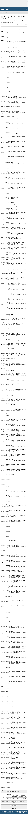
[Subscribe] (21, 812)
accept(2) (10, 112)
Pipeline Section (22, 20)
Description (8, 20)
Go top (14, 808)
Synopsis (3, 20)
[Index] (5, 9)
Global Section (14, 20)
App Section (3, 22)
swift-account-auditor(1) (17, 793)
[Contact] (19, 812)
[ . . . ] (14, 22)
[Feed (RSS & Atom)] (20, 812)
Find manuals (14, 805)
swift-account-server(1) (10, 782)
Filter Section (10, 22)
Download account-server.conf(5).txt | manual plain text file (14, 802)
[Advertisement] (13, 3)
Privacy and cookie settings (12, 812)
